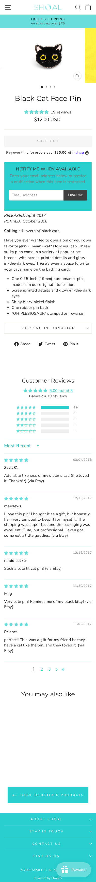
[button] (37, 112)
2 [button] (42, 669)
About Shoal (47, 819)
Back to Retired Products (51, 795)
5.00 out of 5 (61, 390)
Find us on (46, 856)
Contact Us (46, 844)
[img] (16, 460)
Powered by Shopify (48, 878)
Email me (75, 195)
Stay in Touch (47, 831)
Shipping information (48, 328)
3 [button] (49, 669)
